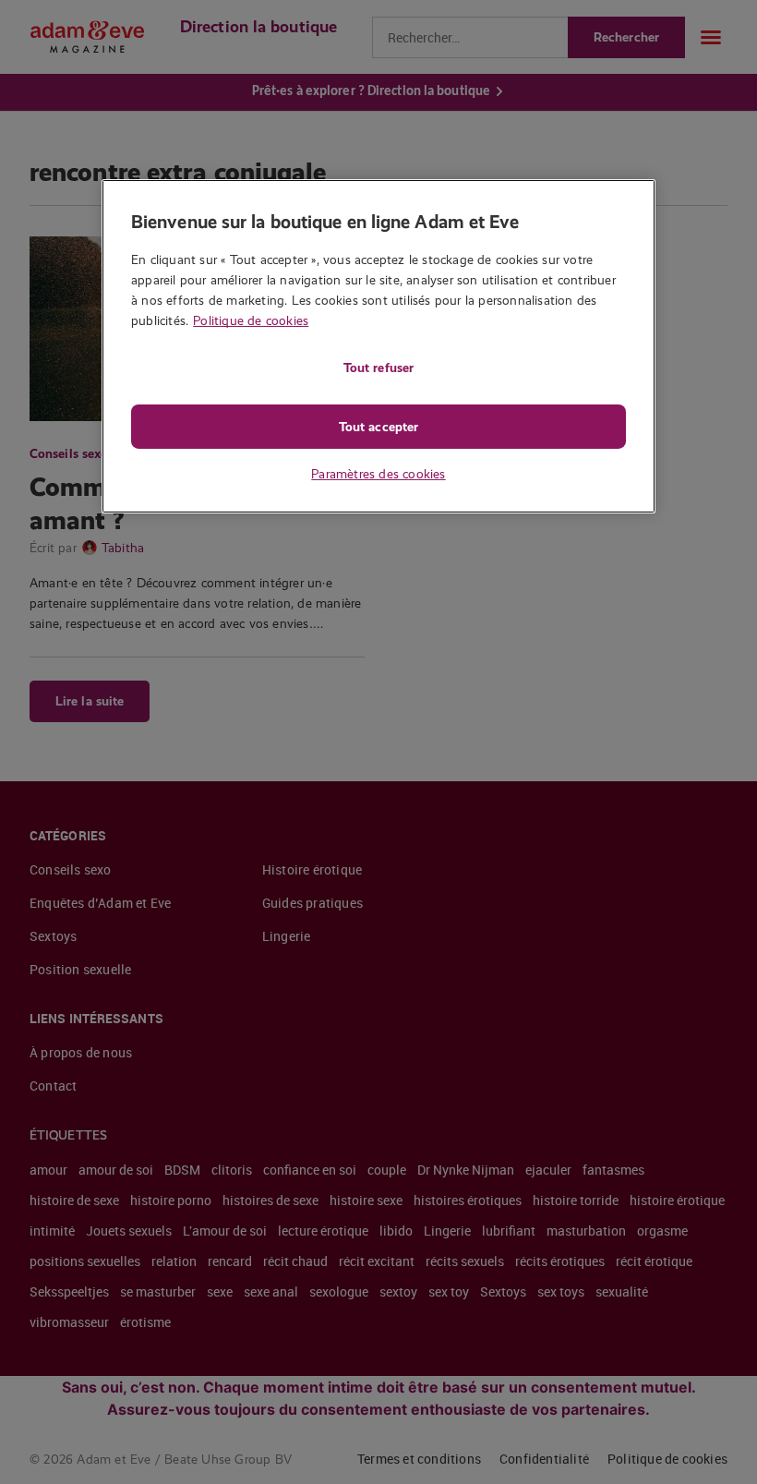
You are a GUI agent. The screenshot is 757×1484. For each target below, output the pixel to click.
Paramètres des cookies (378, 473)
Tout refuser (378, 367)
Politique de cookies (250, 320)
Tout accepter (378, 426)
